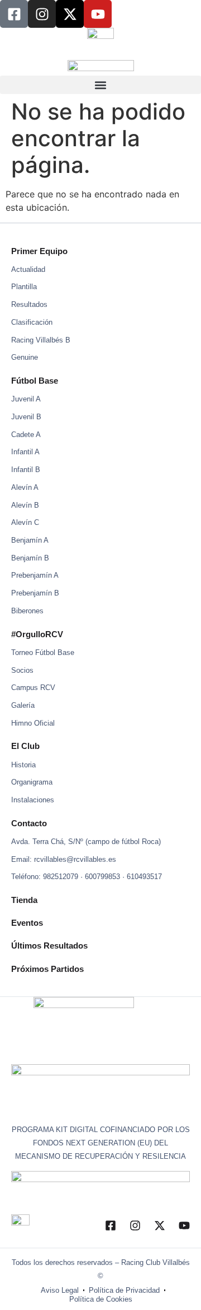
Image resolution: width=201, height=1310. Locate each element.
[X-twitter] (70, 14)
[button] (100, 85)
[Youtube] (98, 14)
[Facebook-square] (14, 14)
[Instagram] (42, 14)
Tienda (24, 900)
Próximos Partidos (47, 969)
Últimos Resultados (49, 945)
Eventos (27, 922)
